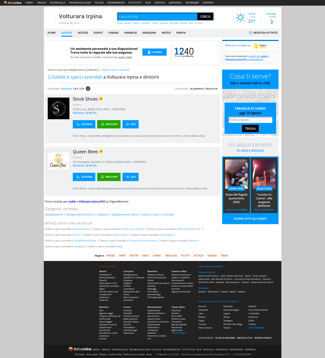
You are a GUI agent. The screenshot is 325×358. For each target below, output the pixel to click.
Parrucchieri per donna (158, 283)
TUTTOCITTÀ (135, 3)
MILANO (127, 23)
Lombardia (253, 313)
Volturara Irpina (80, 16)
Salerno (241, 291)
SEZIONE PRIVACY (263, 337)
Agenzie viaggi (106, 313)
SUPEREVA (208, 3)
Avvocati (176, 288)
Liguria (226, 313)
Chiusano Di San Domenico (247, 279)
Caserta (224, 291)
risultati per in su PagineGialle (247, 58)
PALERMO (145, 23)
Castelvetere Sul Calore (262, 282)
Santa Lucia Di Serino (208, 275)
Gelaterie (151, 332)
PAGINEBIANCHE (116, 3)
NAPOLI (136, 23)
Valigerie (127, 283)
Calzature (77, 104)
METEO (166, 32)
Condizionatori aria (108, 291)
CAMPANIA (118, 109)
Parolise (193, 240)
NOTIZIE (83, 32)
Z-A (82, 88)
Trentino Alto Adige (232, 324)
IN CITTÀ (185, 255)
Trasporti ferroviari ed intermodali (109, 317)
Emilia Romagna (231, 309)
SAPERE (157, 255)
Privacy (102, 354)
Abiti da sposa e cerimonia (131, 298)
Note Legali (92, 354)
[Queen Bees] (58, 160)
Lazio (201, 313)
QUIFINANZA (175, 3)
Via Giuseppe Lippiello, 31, (89, 162)
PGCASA (99, 3)
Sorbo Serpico (120, 234)
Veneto (226, 327)
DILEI (148, 3)
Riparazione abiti (131, 291)
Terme (150, 280)
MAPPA (181, 32)
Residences (177, 327)
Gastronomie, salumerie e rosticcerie (158, 320)
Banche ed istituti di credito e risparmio (181, 276)
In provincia (197, 88)
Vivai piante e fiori (108, 283)
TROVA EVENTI (179, 332)
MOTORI (134, 255)
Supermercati (153, 310)
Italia (120, 246)
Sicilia (251, 320)
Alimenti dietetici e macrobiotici (156, 314)
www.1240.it (125, 57)
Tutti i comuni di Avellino (210, 266)
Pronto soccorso (131, 316)
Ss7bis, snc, (80, 109)
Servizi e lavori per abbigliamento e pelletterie (73, 69)
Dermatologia (154, 294)
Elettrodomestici (107, 277)
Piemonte (253, 317)
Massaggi (151, 288)
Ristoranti (176, 310)
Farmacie (127, 310)
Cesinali (245, 282)
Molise (226, 317)
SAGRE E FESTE (236, 188)
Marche (202, 317)
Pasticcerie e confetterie (153, 328)
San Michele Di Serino (221, 279)
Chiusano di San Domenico (143, 240)
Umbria (252, 324)
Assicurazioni (178, 280)
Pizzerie (175, 313)
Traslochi (103, 300)
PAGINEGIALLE (57, 3)
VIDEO (145, 255)
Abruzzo (202, 306)
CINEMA (113, 32)
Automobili (104, 330)
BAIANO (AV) (123, 162)
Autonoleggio (105, 321)
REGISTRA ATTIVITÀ (265, 32)
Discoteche (177, 321)
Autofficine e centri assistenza (108, 334)
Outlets (127, 285)
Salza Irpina (166, 234)
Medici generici (130, 318)
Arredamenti (105, 274)
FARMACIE (130, 32)
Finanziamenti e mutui (182, 283)
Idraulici (103, 280)
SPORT (122, 255)
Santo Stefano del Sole (188, 229)
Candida (220, 282)
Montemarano (233, 282)
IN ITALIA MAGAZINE (225, 337)
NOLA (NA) (103, 109)
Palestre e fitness (155, 274)
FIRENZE (184, 23)
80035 (91, 109)
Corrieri (102, 338)
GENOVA (164, 23)
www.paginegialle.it (263, 46)
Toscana (202, 324)
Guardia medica (131, 321)
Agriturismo (177, 330)
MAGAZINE (149, 32)
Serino (77, 234)
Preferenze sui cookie (134, 354)
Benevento (213, 291)
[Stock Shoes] (58, 108)
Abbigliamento (54, 214)
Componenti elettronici (105, 296)
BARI (191, 23)
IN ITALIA (198, 23)
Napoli (233, 291)
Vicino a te (211, 88)
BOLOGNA (173, 23)
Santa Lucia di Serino (133, 229)
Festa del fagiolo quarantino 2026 (237, 198)
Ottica (126, 294)
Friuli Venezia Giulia (258, 309)
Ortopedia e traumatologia (130, 328)
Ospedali (127, 313)
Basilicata (227, 306)
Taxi (101, 310)
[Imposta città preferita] (49, 17)
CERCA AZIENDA (256, 327)
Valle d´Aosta (205, 327)
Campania (79, 246)
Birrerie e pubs (179, 318)
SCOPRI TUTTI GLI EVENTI (250, 218)
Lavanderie (128, 288)
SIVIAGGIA (159, 3)
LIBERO (29, 3)
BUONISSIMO (192, 3)
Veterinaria (128, 332)
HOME (52, 32)
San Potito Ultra (206, 282)
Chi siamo (80, 354)
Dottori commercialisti (182, 285)
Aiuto (149, 354)
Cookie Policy (115, 354)
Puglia (201, 320)
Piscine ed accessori (156, 277)
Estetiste (151, 285)
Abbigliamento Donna (80, 214)
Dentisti (127, 324)
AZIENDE (66, 32)
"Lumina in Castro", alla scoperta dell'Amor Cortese (264, 200)
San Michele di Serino (85, 240)
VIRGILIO (41, 3)
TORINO (155, 23)
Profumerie (152, 291)
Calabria (252, 306)
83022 (110, 162)
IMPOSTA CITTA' (244, 337)
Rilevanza (66, 88)
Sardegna (227, 320)
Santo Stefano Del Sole (232, 275)
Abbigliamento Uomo (125, 214)
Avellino (202, 291)
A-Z (76, 88)
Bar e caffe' (177, 316)
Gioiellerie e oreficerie (133, 277)
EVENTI (98, 32)
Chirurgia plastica (155, 297)
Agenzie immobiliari (181, 291)
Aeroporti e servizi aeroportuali (108, 326)
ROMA (120, 23)
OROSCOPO (171, 255)
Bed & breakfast (179, 324)
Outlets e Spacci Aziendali (157, 214)
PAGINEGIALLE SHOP (80, 3)
